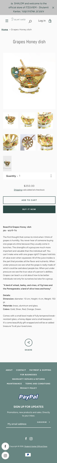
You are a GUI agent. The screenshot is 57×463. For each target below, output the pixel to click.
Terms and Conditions (37, 384)
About (9, 370)
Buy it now (29, 209)
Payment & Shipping (40, 370)
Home (5, 29)
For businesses (28, 375)
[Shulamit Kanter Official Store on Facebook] (26, 438)
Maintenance (14, 384)
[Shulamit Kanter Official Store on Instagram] (31, 438)
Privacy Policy (28, 388)
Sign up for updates (28, 406)
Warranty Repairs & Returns (28, 379)
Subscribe (42, 422)
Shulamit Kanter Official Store (35, 446)
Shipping (18, 190)
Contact (21, 370)
